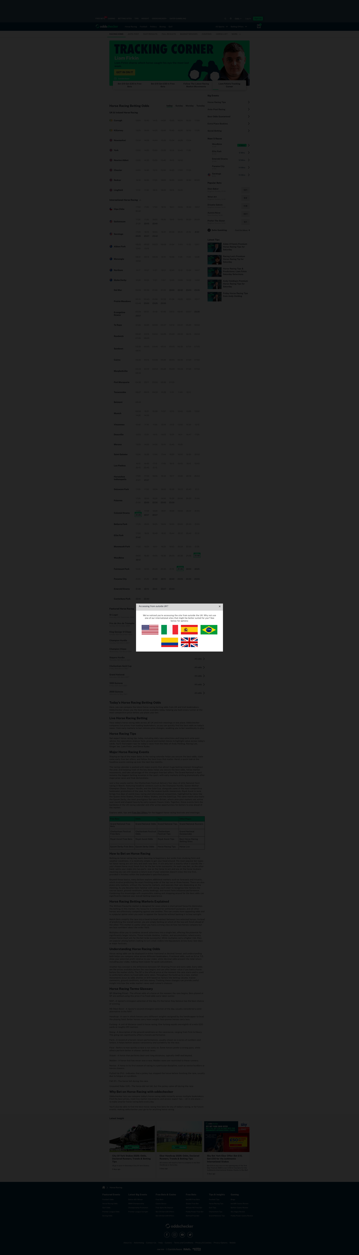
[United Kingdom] (189, 646)
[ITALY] (170, 633)
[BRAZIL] (209, 633)
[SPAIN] (189, 633)
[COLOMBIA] (170, 646)
